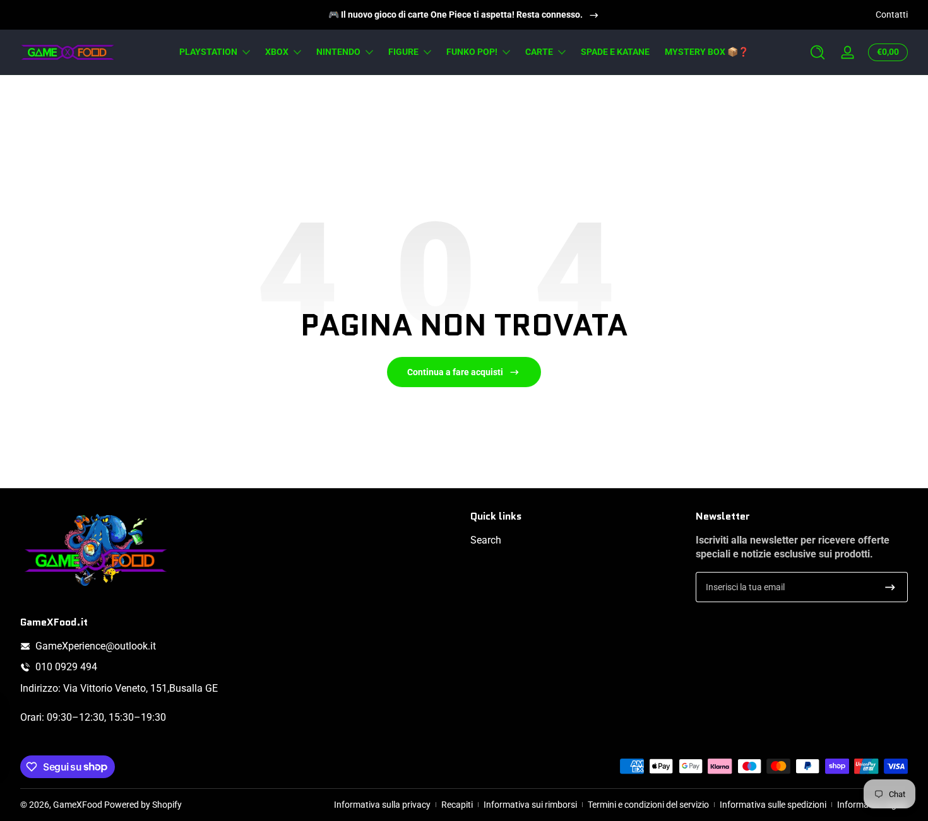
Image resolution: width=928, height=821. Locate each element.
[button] (817, 52)
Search (485, 540)
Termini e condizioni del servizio (648, 805)
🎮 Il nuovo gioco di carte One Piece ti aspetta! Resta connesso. (455, 14)
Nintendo (338, 52)
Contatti (892, 14)
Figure (403, 52)
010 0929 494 (66, 667)
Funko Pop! (471, 52)
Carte (539, 52)
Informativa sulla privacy (382, 805)
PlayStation (208, 52)
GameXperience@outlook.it (95, 646)
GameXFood (77, 805)
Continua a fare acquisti (455, 372)
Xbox (277, 52)
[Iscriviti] (890, 587)
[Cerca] (817, 52)
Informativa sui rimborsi (530, 805)
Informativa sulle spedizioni (773, 805)
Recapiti (457, 805)
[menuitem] (576, 540)
